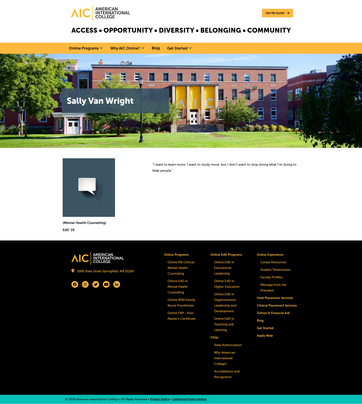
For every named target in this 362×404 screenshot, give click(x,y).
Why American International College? (224, 358)
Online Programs (176, 255)
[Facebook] (74, 284)
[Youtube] (106, 284)
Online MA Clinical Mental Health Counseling (181, 267)
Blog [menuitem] (156, 48)
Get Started (265, 328)
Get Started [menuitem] (177, 48)
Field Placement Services (275, 298)
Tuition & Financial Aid (273, 313)
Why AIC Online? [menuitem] (125, 48)
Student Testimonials (275, 270)
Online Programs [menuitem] (84, 48)
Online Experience (270, 255)
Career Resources (273, 262)
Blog (260, 320)
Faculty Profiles (271, 277)
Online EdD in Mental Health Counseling (178, 286)
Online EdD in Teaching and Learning (224, 324)
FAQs (214, 337)
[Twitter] (95, 284)
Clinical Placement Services (277, 305)
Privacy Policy (159, 399)
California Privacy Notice (189, 399)
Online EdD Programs (226, 255)
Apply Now (265, 336)
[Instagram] (85, 284)
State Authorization (228, 345)
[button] (277, 13)
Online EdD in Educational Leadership (224, 267)
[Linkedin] (116, 284)
